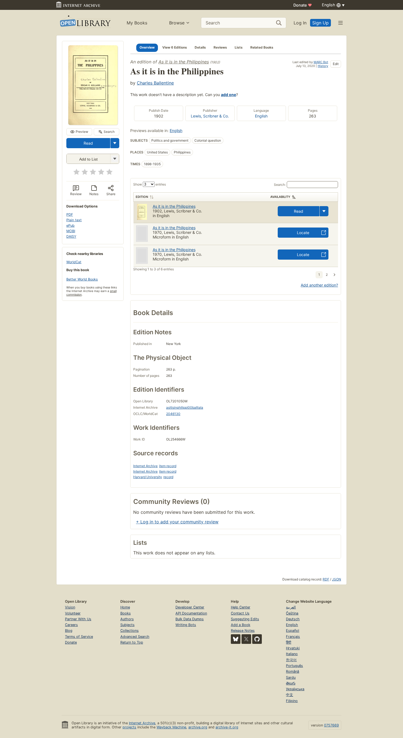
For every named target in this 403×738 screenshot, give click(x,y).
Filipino (292, 701)
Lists (239, 47)
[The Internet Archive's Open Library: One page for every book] (84, 23)
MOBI (70, 231)
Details (200, 47)
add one (228, 94)
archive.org (197, 727)
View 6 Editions (174, 47)
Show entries (149, 184)
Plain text (74, 220)
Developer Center (189, 607)
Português (294, 666)
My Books (137, 23)
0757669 (331, 725)
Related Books (261, 47)
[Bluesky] (235, 639)
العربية (291, 607)
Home (125, 607)
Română (292, 671)
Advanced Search (134, 637)
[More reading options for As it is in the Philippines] (114, 159)
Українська (295, 689)
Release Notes (243, 630)
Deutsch (293, 619)
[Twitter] (246, 639)
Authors (127, 619)
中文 (289, 695)
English (261, 116)
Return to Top (131, 642)
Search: (280, 185)
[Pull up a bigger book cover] (93, 123)
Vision (70, 607)
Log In (300, 23)
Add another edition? (319, 285)
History (323, 66)
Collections (129, 630)
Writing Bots (185, 625)
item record (167, 466)
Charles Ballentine (155, 83)
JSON (336, 579)
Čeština (292, 613)
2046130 (173, 414)
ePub (70, 225)
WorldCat (73, 262)
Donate (302, 5)
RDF (326, 579)
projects (129, 727)
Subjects (127, 625)
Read (88, 143)
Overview (147, 47)
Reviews (220, 47)
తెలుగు (290, 683)
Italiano (292, 654)
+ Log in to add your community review (177, 521)
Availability (280, 197)
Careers (71, 625)
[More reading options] (115, 143)
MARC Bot (321, 62)
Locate (303, 232)
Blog (68, 630)
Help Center (240, 607)
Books (125, 613)
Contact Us (240, 613)
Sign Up (320, 23)
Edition (142, 197)
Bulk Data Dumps (189, 619)
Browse (177, 23)
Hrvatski (293, 648)
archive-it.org (226, 727)
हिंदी (288, 642)
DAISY (71, 236)
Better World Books (82, 279)
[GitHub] (257, 639)
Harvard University (147, 477)
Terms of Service (79, 637)
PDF (69, 214)
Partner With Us (78, 619)
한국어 (291, 660)
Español (292, 630)
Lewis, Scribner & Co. (210, 116)
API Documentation (191, 613)
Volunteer (73, 613)
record (168, 477)
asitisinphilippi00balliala (184, 407)
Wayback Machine (171, 727)
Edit (336, 64)
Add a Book (240, 625)
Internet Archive (145, 466)
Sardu (291, 677)
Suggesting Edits (245, 619)
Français (293, 637)
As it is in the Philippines (183, 61)
